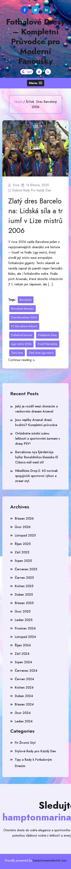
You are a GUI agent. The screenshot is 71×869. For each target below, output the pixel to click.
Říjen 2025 (23, 544)
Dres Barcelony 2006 (24, 317)
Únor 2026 (23, 527)
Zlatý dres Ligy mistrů (41, 353)
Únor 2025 (22, 611)
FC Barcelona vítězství (24, 326)
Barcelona (26, 300)
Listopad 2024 (25, 637)
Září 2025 (22, 552)
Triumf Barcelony (47, 344)
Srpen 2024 (23, 662)
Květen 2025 (24, 586)
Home (18, 101)
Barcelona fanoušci (22, 308)
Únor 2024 (23, 713)
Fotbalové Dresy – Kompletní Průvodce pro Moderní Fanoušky (35, 41)
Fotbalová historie (21, 335)
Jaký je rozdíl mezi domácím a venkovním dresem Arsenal (36, 409)
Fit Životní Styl (25, 742)
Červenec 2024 (26, 670)
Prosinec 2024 (25, 628)
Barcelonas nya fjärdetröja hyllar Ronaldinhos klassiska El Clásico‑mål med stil (36, 457)
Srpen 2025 (23, 561)
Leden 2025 (23, 620)
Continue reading (20, 360)
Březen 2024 (24, 704)
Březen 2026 (24, 518)
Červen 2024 (24, 679)
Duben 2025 (24, 594)
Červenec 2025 (26, 569)
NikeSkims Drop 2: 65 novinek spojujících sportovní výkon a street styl (36, 475)
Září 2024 (22, 653)
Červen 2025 (24, 577)
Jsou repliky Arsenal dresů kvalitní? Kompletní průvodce (36, 422)
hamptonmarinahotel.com (49, 860)
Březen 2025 (24, 603)
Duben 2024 (24, 696)
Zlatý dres (17, 353)
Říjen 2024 (23, 645)
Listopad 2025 (25, 535)
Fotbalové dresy (47, 335)
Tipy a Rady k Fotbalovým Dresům (33, 762)
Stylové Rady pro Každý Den (31, 190)
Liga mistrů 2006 (21, 344)
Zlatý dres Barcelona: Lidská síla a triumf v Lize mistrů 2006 (35, 215)
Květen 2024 (24, 687)
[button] (35, 83)
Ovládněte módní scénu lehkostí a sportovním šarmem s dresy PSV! (37, 438)
